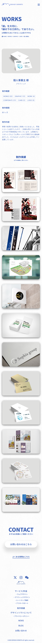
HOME (4, 36)
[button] (38, 5)
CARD (20, 36)
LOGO (30, 100)
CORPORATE (9, 100)
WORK (31, 96)
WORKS (10, 36)
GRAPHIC (15, 36)
